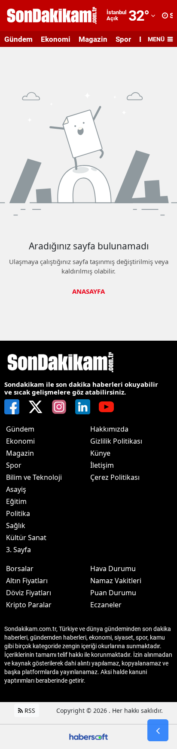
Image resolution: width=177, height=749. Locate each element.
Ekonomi (55, 39)
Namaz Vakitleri (115, 580)
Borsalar (20, 568)
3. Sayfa (18, 549)
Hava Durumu (113, 568)
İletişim (102, 465)
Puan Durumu (113, 592)
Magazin (93, 39)
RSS (29, 710)
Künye (100, 453)
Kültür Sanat (26, 537)
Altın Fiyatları (27, 580)
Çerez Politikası (115, 477)
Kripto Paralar (29, 604)
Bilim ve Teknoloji (34, 477)
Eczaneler (106, 604)
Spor (123, 39)
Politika (18, 513)
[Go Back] (157, 730)
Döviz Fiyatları (28, 592)
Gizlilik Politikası (116, 441)
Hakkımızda (109, 429)
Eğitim (16, 501)
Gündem (18, 39)
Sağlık (15, 525)
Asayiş (16, 489)
